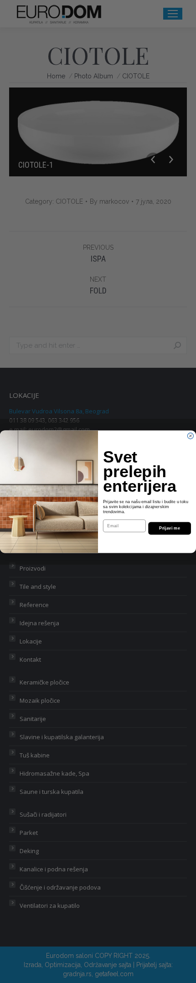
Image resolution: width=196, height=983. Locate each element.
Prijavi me (169, 528)
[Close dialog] (190, 436)
